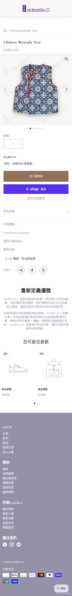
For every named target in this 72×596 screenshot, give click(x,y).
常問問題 (8, 473)
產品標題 (7, 389)
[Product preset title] (18, 368)
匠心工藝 (8, 452)
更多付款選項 (36, 198)
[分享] (21, 270)
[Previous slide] (5, 89)
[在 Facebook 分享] (32, 270)
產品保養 (9, 211)
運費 (29, 164)
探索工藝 (8, 513)
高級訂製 (8, 447)
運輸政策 (8, 482)
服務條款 (8, 492)
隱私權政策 (10, 478)
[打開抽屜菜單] (5, 8)
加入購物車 (36, 176)
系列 (5, 438)
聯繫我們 (8, 527)
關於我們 (8, 509)
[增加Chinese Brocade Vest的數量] (19, 143)
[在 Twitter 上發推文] (43, 270)
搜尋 (5, 469)
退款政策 (8, 487)
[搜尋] (59, 8)
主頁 (5, 433)
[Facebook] (5, 544)
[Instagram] (12, 544)
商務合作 (8, 523)
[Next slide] (66, 89)
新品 (5, 443)
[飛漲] (66, 59)
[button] (30, 128)
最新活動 (8, 518)
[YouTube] (19, 544)
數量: (6, 136)
